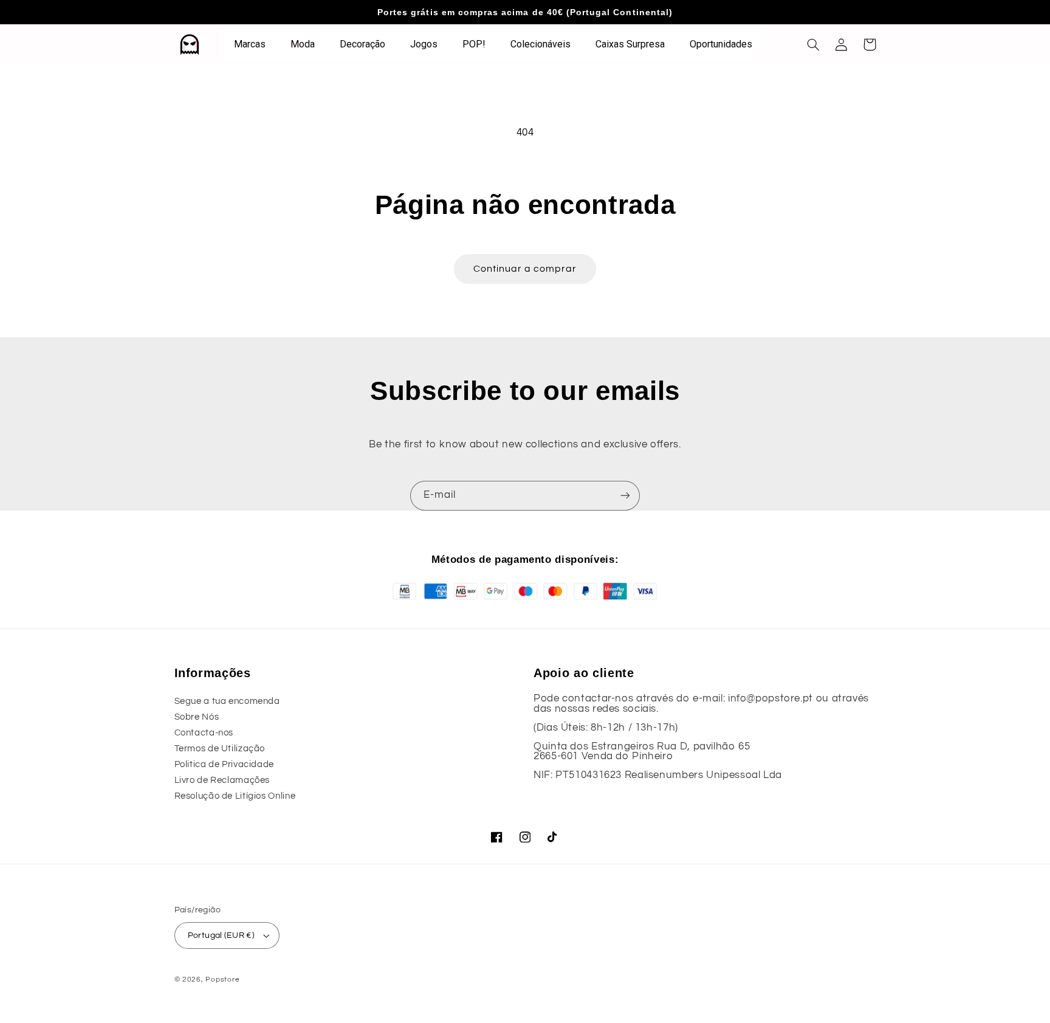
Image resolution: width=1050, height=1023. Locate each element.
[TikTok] (553, 837)
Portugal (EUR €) (221, 935)
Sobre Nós (196, 717)
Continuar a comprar (525, 269)
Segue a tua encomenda (227, 701)
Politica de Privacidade (224, 764)
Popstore (222, 979)
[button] (814, 44)
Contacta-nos (204, 732)
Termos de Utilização (220, 748)
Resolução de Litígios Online (235, 796)
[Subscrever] (625, 496)
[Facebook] (497, 837)
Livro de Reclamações (222, 780)
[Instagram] (525, 837)
